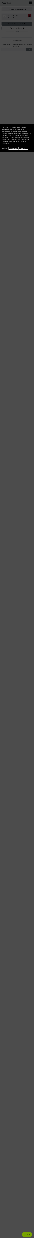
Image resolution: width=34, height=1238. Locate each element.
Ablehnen (4, 148)
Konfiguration (13, 148)
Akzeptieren (23, 148)
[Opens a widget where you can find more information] (27, 1234)
